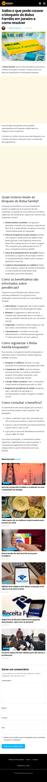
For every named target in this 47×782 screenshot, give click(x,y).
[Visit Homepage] (7, 3)
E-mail (5, 718)
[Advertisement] (23, 99)
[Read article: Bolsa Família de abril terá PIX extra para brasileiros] (23, 540)
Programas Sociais (10, 549)
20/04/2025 (6, 658)
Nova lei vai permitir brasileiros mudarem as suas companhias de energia (23, 488)
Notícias (6, 483)
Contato (35, 760)
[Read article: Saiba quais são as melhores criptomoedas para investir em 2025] (23, 507)
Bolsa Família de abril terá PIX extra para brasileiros (19, 554)
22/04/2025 (6, 493)
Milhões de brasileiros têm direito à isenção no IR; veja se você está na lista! (23, 587)
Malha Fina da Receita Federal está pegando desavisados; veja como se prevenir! (21, 620)
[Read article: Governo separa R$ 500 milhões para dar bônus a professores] (23, 639)
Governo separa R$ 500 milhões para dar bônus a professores (23, 653)
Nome (5, 708)
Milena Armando (15, 28)
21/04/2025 (6, 559)
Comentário (7, 680)
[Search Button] (44, 3)
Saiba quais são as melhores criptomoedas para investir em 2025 (23, 521)
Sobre (28, 760)
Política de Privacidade (16, 760)
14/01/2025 (28, 28)
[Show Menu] (40, 3)
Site (3, 728)
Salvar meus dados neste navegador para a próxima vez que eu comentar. (24, 738)
